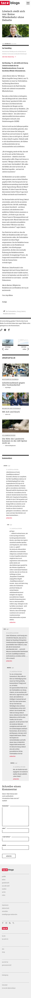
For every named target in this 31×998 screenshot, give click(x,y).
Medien (4, 889)
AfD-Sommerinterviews (8, 435)
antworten (9, 518)
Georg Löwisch (21, 311)
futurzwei (4, 985)
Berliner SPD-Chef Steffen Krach (11, 408)
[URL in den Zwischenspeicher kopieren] (1, 330)
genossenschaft (6, 965)
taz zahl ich (5, 939)
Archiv (4, 892)
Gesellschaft (5, 883)
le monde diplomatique (9, 988)
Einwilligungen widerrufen (9, 914)
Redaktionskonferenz (9, 314)
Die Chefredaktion (11, 311)
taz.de (3, 936)
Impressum (5, 905)
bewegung (5, 975)
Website (4, 845)
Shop (3, 952)
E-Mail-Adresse (6, 837)
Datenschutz (5, 908)
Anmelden (5, 911)
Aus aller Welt (5, 886)
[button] (5, 330)
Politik (4, 876)
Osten (3, 895)
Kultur (3, 879)
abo (3, 949)
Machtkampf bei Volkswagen (10, 379)
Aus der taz (5, 962)
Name (4, 828)
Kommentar (5, 806)
